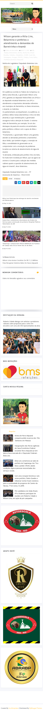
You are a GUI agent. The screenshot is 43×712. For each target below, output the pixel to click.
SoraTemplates (13, 708)
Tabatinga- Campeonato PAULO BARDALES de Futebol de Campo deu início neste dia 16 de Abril (21, 244)
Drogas (14, 57)
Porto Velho (33, 57)
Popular (12, 431)
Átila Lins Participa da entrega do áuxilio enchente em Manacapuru (21, 199)
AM (33, 50)
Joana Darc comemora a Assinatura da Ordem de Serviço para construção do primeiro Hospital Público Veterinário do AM (21, 222)
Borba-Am (26, 53)
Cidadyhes (19, 55)
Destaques (7, 57)
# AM (10, 179)
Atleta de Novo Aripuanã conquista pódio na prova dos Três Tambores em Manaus (27, 438)
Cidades (12, 55)
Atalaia (6, 53)
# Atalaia (17, 179)
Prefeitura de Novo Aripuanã (13, 60)
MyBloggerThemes (35, 708)
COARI (26, 55)
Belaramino (13, 53)
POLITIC (20, 57)
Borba (20, 53)
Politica (26, 57)
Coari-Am (32, 55)
